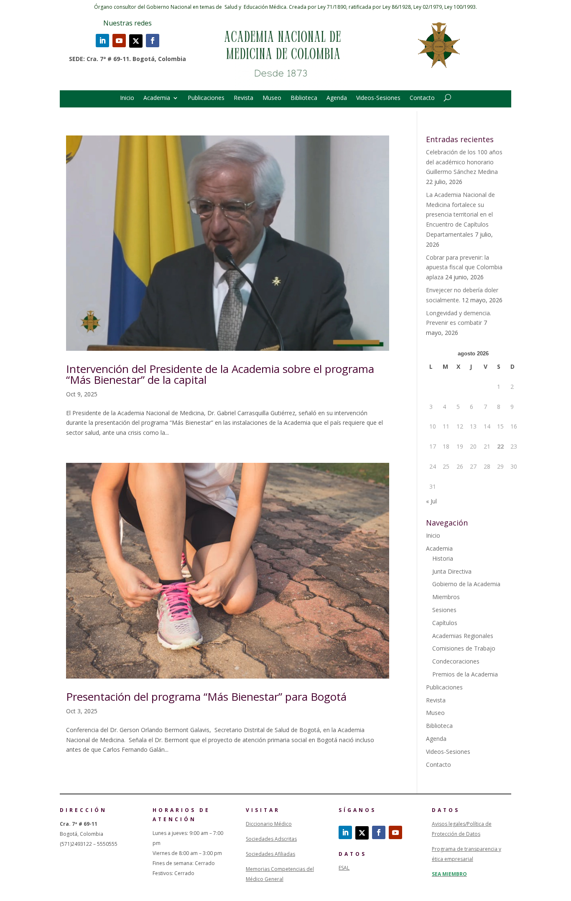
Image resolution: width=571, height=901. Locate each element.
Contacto (422, 98)
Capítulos (444, 623)
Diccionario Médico (269, 823)
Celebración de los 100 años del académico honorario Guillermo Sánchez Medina (464, 162)
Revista (243, 98)
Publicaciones (206, 98)
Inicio (127, 98)
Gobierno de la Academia (466, 584)
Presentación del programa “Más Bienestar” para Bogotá (206, 696)
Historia (442, 558)
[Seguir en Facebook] (152, 40)
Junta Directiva (452, 571)
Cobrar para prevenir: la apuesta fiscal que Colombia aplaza (464, 267)
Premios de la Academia (465, 674)
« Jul (431, 501)
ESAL (344, 867)
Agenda (336, 98)
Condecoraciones (455, 661)
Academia (156, 98)
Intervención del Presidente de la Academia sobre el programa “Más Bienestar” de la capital (220, 374)
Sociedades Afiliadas (270, 854)
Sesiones (444, 610)
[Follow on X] (136, 41)
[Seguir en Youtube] (119, 40)
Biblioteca (304, 98)
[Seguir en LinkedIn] (102, 40)
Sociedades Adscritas (271, 838)
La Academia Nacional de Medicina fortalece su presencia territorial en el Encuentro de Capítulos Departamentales (460, 214)
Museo (272, 98)
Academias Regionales (462, 636)
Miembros (446, 597)
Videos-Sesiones (378, 98)
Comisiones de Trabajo (463, 648)
